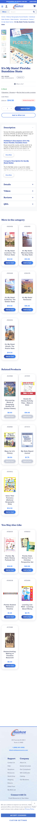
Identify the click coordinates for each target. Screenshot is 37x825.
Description (9, 127)
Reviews (8, 197)
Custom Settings (18, 820)
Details (7, 184)
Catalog (22, 776)
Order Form (11, 786)
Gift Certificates (25, 773)
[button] (4, 37)
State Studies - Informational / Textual (22, 19)
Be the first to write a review (26, 92)
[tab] (18, 127)
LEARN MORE (33, 1)
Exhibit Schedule (25, 766)
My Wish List (12, 790)
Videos (7, 191)
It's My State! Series (7, 22)
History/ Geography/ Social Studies (17, 17)
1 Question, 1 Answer (8, 92)
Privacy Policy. (29, 809)
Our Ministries (24, 780)
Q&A (6, 204)
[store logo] (18, 6)
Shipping (10, 780)
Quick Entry (11, 776)
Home (3, 17)
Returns (10, 783)
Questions (11, 769)
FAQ (9, 766)
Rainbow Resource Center (18, 732)
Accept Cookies (18, 815)
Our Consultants (25, 769)
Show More (9, 155)
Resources (11, 773)
